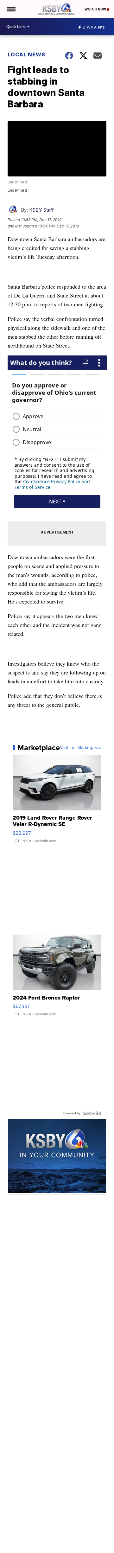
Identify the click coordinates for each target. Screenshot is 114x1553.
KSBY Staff (41, 210)
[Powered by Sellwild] (92, 1113)
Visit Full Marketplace (80, 747)
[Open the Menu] (10, 9)
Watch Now (96, 9)
